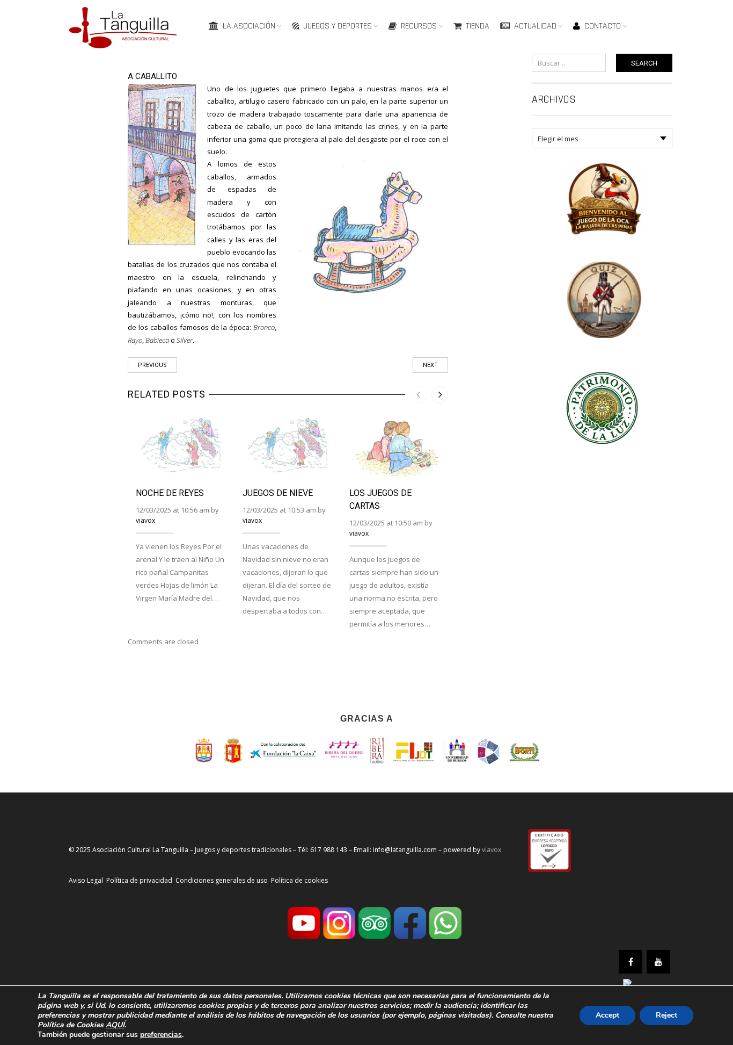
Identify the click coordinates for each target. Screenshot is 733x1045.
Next (430, 365)
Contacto (602, 26)
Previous (152, 365)
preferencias (161, 1035)
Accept (607, 1015)
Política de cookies (299, 880)
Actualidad (535, 26)
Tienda (477, 26)
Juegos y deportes (338, 26)
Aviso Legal (86, 880)
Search (644, 63)
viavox (145, 520)
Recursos (419, 26)
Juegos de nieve (278, 493)
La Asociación (249, 26)
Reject (666, 1015)
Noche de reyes (170, 493)
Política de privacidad (139, 880)
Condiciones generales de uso (221, 880)
